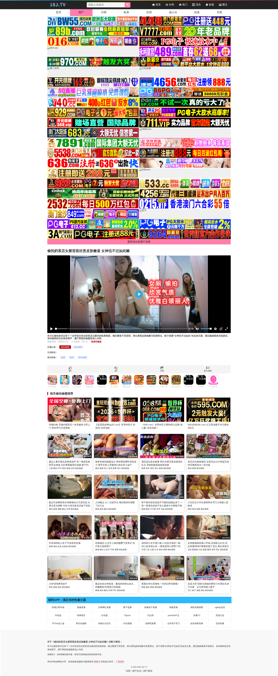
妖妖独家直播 (196, 623)
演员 (198, 4)
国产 (81, 12)
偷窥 (63, 357)
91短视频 (127, 623)
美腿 (205, 549)
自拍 (73, 468)
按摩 (114, 468)
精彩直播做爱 (196, 607)
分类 (171, 4)
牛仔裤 (153, 509)
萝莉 (51, 587)
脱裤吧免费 (150, 623)
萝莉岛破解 (81, 623)
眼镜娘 (195, 549)
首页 (158, 4)
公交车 (107, 549)
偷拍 (72, 357)
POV (60, 468)
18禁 (128, 671)
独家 (152, 587)
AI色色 (58, 615)
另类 (219, 12)
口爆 (152, 549)
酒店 (152, 468)
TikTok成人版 (58, 623)
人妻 (51, 468)
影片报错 (208, 371)
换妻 (143, 468)
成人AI (173, 12)
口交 (148, 549)
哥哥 (158, 509)
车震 (143, 549)
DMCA (97, 661)
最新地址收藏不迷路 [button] (139, 241)
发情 (213, 549)
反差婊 (65, 546)
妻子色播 (127, 607)
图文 (224, 4)
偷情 (190, 509)
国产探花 (147, 671)
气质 (112, 549)
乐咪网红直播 (104, 607)
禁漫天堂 (220, 615)
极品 (55, 468)
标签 (211, 4)
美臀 (116, 549)
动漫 (196, 12)
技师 (110, 468)
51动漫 (104, 615)
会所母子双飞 (173, 623)
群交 (148, 468)
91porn (127, 615)
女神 (68, 509)
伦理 (149, 12)
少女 (156, 549)
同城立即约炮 (58, 607)
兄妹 (163, 509)
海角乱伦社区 (104, 623)
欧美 (126, 12)
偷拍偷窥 (65, 347)
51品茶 (150, 615)
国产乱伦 (136, 671)
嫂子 (194, 590)
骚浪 (209, 549)
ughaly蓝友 (220, 607)
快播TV (196, 615)
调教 (59, 509)
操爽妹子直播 (150, 607)
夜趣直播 (81, 607)
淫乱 (218, 549)
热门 (184, 4)
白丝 (200, 549)
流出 (119, 468)
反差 (59, 546)
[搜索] (127, 5)
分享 (162, 371)
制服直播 (173, 607)
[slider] (121, 328)
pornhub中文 (173, 615)
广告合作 (120, 661)
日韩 (104, 12)
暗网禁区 (81, 615)
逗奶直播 (220, 623)
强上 (106, 468)
